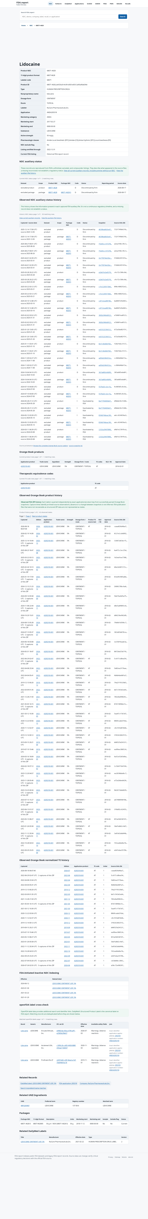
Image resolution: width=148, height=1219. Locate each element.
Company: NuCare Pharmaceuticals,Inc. (95, 1083)
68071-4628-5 (66, 192)
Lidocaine (24, 1031)
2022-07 (67, 961)
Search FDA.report (27, 12)
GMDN (97, 4)
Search (122, 16)
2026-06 (67, 965)
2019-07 (67, 932)
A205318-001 (25, 466)
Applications (79, 4)
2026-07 (67, 871)
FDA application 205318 (68, 1083)
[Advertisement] (74, 45)
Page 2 (28, 516)
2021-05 (67, 904)
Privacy (110, 1157)
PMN (111, 4)
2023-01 (67, 942)
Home (23, 25)
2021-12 (67, 899)
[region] (74, 188)
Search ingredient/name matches (33, 1088)
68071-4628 (52, 188)
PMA (105, 4)
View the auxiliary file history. (52, 218)
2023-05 (67, 937)
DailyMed (68, 4)
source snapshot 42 (75, 446)
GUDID (89, 4)
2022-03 (67, 894)
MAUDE (119, 4)
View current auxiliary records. (29, 218)
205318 (117, 1036)
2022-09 (67, 956)
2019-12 (67, 890)
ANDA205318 (114, 1041)
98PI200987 (25, 1106)
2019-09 (67, 927)
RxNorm (58, 4)
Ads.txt (130, 1157)
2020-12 (67, 913)
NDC (50, 4)
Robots (124, 1157)
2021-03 (67, 908)
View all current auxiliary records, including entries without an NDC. (89, 171)
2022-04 (67, 880)
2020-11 (67, 918)
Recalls (127, 4)
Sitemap (117, 1157)
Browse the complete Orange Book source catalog (50, 446)
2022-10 (67, 951)
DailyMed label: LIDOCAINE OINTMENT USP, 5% (38, 1083)
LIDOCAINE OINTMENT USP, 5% (64, 983)
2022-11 (67, 946)
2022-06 (67, 875)
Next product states (39, 516)
